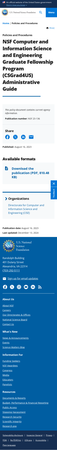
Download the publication (30, 172)
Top (51, 216)
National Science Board (15, 319)
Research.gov (10, 426)
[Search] (41, 12)
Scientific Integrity (12, 421)
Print (51, 28)
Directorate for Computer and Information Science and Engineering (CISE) (26, 209)
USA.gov (28, 440)
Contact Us (8, 324)
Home (6, 23)
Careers (7, 310)
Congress (7, 370)
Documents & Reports (14, 398)
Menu (51, 12)
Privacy (49, 435)
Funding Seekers (11, 360)
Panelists (7, 384)
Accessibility (40, 440)
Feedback (53, 193)
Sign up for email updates (23, 278)
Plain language (9, 445)
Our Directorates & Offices (16, 314)
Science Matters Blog (14, 347)
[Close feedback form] (54, 183)
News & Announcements (16, 337)
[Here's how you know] (28, 4)
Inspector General (34, 435)
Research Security (12, 416)
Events (6, 342)
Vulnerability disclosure (13, 435)
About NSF (8, 305)
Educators (8, 379)
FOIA (5, 440)
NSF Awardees (10, 365)
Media (6, 375)
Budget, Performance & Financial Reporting (25, 402)
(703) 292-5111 (11, 270)
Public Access (10, 407)
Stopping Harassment (14, 412)
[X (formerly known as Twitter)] (12, 287)
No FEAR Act (15, 440)
